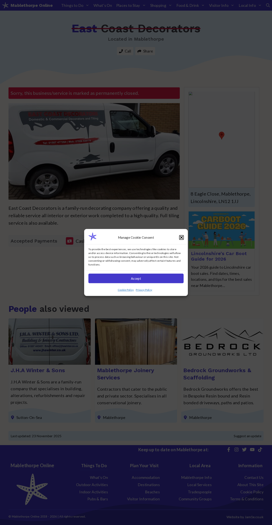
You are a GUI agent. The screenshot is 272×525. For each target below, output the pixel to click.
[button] (181, 237)
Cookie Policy (126, 290)
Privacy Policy (144, 290)
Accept (136, 278)
